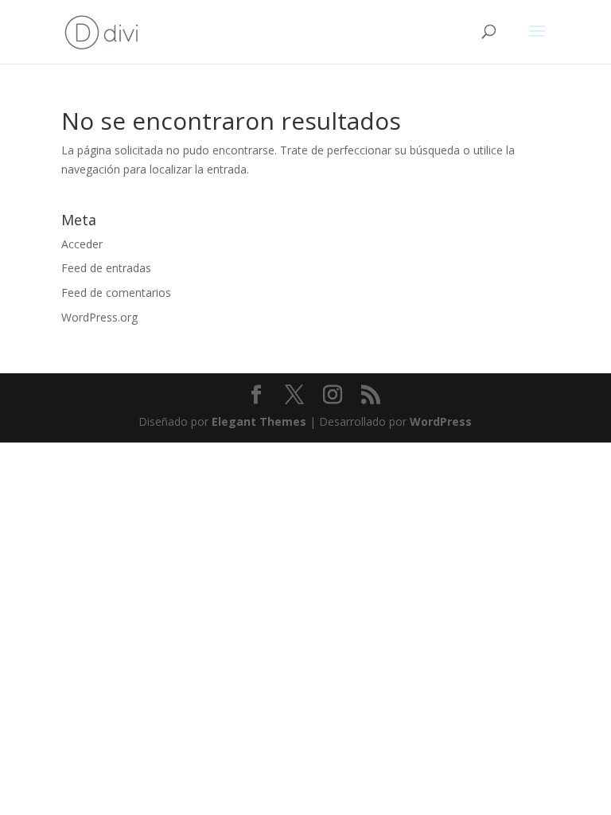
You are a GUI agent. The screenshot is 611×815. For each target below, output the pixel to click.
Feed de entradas (106, 267)
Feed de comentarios (116, 292)
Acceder (82, 244)
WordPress (441, 421)
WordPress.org (99, 317)
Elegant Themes (259, 421)
